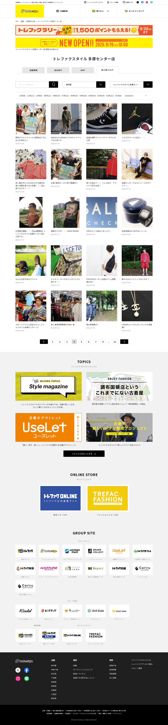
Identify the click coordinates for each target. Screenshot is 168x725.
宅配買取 (112, 674)
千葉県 (53, 678)
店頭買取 (112, 669)
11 (115, 341)
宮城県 (53, 682)
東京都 (53, 665)
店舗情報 (33, 70)
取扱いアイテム (79, 674)
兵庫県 (53, 690)
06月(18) (74, 95)
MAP (83, 70)
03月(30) (101, 95)
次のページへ (124, 341)
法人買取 (112, 678)
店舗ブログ (129, 2)
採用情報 (49, 713)
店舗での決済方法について (83, 678)
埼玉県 (53, 674)
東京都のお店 (30, 21)
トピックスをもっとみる (82, 453)
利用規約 (68, 713)
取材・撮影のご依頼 (105, 713)
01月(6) (118, 95)
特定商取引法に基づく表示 (92, 711)
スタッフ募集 (114, 2)
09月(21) (47, 95)
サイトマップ (117, 713)
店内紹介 (58, 70)
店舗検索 (64, 11)
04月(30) (92, 95)
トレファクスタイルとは (95, 2)
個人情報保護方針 (58, 711)
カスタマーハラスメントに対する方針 (84, 713)
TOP (16, 21)
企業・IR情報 (46, 711)
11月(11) (30, 95)
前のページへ (44, 341)
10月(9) (39, 95)
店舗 (22, 21)
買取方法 (112, 665)
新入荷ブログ (107, 70)
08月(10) (56, 95)
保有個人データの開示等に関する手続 (114, 711)
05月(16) (83, 95)
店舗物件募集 (58, 713)
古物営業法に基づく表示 (73, 711)
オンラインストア (136, 11)
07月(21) (65, 95)
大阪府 (53, 694)
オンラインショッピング (83, 669)
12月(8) (22, 95)
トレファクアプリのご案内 (142, 664)
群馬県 (53, 686)
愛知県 (53, 698)
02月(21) (110, 95)
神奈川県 (54, 669)
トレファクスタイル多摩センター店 (49, 21)
